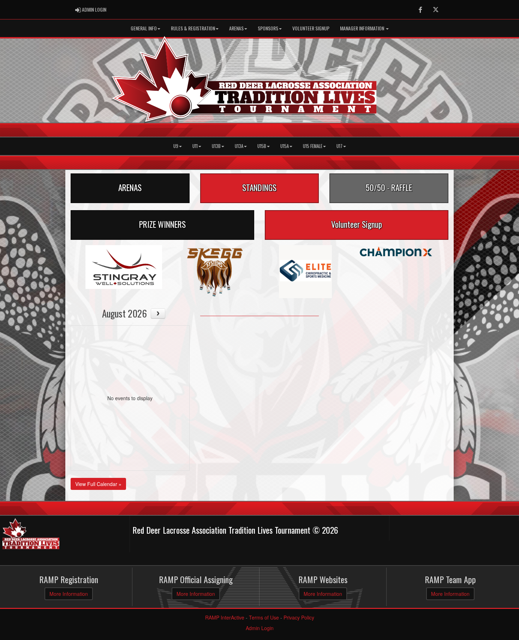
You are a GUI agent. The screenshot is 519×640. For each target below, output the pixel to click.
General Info (144, 28)
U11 (195, 146)
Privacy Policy (299, 617)
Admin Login (260, 628)
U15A (284, 146)
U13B (216, 146)
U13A (239, 146)
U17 (339, 146)
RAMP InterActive (224, 617)
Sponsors (268, 28)
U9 (175, 146)
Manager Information (362, 28)
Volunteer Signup (310, 28)
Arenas (236, 28)
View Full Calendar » (98, 483)
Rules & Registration (193, 28)
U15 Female (312, 146)
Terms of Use (264, 617)
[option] (123, 267)
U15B (261, 146)
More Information (68, 593)
